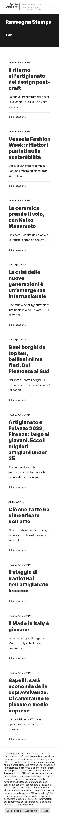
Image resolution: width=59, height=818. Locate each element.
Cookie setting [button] (14, 810)
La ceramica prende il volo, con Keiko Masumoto (26, 217)
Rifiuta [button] (45, 810)
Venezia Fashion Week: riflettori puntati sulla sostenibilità (29, 148)
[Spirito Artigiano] (24, 7)
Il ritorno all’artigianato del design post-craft (29, 79)
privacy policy (25, 804)
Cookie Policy (25, 799)
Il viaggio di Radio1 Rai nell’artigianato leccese (28, 581)
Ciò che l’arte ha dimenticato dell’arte (29, 515)
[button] (52, 7)
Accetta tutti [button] (31, 810)
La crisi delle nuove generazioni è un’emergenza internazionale (27, 284)
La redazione (18, 116)
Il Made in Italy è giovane (28, 626)
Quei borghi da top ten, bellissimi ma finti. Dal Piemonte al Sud (28, 359)
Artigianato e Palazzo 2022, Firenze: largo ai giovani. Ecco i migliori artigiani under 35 (28, 440)
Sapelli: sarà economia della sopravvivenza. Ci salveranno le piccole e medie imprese (28, 695)
